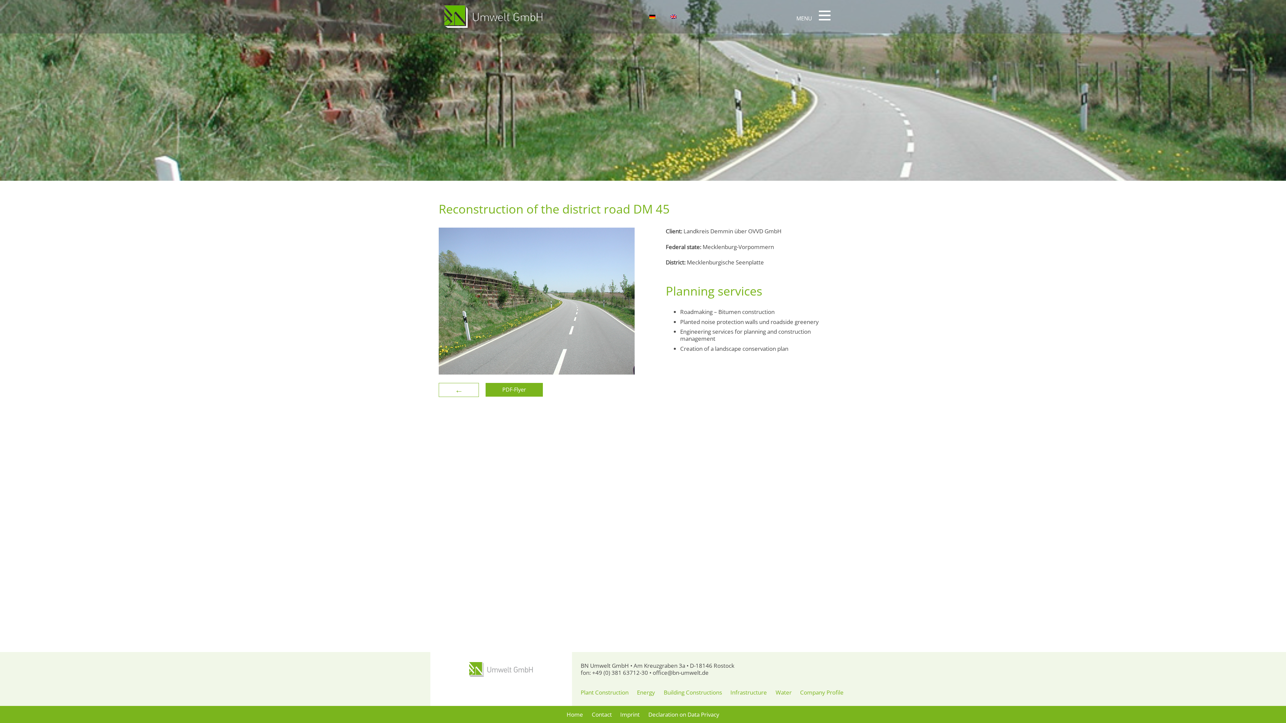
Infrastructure (748, 692)
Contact (602, 714)
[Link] (493, 16)
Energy (646, 692)
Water (784, 692)
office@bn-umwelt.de (681, 672)
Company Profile (822, 692)
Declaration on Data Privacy (683, 714)
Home (575, 714)
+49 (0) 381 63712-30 (620, 672)
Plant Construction (605, 692)
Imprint (630, 714)
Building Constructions (693, 692)
